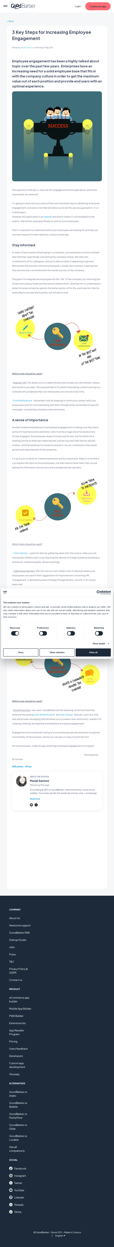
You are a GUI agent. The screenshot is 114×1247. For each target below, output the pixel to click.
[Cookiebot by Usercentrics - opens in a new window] (98, 592)
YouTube (19, 1190)
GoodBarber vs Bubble (18, 1104)
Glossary (14, 1074)
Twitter (18, 1183)
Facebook (20, 1168)
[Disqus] (57, 850)
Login (78, 6)
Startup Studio (17, 939)
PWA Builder (16, 1015)
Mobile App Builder (20, 1008)
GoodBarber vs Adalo (18, 1093)
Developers (16, 1055)
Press (12, 954)
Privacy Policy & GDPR (18, 970)
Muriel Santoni (27, 47)
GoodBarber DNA (19, 932)
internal (47, 216)
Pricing (13, 1041)
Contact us (15, 979)
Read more (35, 798)
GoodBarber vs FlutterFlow (18, 1115)
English (59, 1235)
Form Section (21, 553)
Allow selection (57, 652)
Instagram (20, 1175)
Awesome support (20, 925)
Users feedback (18, 1048)
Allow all (93, 652)
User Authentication (44, 714)
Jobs (12, 947)
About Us (14, 918)
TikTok (18, 1212)
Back (11, 21)
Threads (18, 1204)
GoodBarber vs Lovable (18, 1137)
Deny (20, 652)
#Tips (28, 766)
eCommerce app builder (19, 999)
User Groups (67, 714)
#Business (17, 766)
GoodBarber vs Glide (18, 1126)
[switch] (43, 633)
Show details (99, 643)
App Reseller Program (16, 1032)
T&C (11, 961)
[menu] (5, 6)
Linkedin (19, 1197)
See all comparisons (17, 1148)
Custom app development (17, 1065)
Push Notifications (22, 400)
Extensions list (17, 1023)
